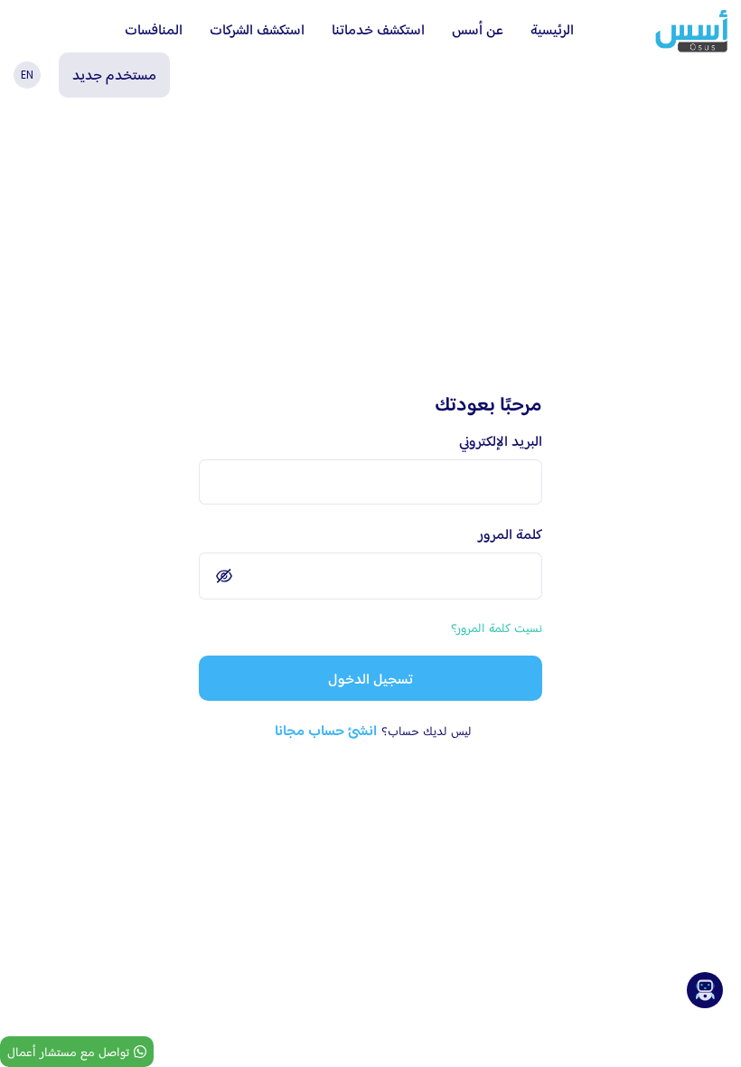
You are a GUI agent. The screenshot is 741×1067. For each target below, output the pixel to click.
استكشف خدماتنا (378, 29)
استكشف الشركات (257, 29)
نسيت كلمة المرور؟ (496, 627)
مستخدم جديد (114, 74)
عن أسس (477, 29)
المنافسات (154, 29)
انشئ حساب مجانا (326, 730)
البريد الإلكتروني (500, 440)
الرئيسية (552, 29)
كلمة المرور (510, 534)
